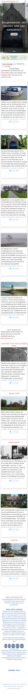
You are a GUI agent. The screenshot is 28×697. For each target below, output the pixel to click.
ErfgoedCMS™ (20, 686)
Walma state (14, 393)
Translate (7, 66)
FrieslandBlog (5, 73)
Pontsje (14, 540)
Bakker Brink (14, 442)
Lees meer (14, 34)
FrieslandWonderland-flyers (8, 657)
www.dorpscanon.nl (7, 338)
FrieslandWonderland (8, 684)
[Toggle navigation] (25, 1)
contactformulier (6, 77)
